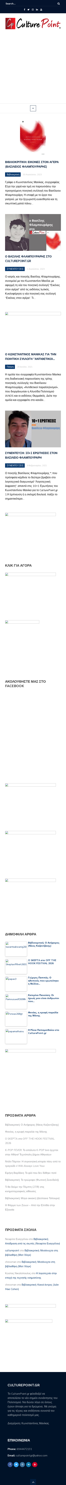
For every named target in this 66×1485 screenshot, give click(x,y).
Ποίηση (10, 366)
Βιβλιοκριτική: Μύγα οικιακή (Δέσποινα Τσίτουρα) (32, 1198)
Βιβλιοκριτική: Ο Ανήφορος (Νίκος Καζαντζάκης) (32, 1124)
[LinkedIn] (37, 9)
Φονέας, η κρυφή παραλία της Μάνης (26, 1131)
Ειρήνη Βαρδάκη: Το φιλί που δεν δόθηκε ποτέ (31, 1173)
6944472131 (24, 1449)
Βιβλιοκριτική (13, 174)
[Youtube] (41, 9)
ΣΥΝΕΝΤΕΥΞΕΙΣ (15, 269)
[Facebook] (24, 9)
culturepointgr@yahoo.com (31, 1455)
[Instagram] (33, 9)
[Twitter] (28, 9)
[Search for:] (16, 3)
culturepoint (12, 1250)
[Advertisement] (33, 68)
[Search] (58, 3)
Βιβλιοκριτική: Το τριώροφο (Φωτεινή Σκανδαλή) (32, 1180)
